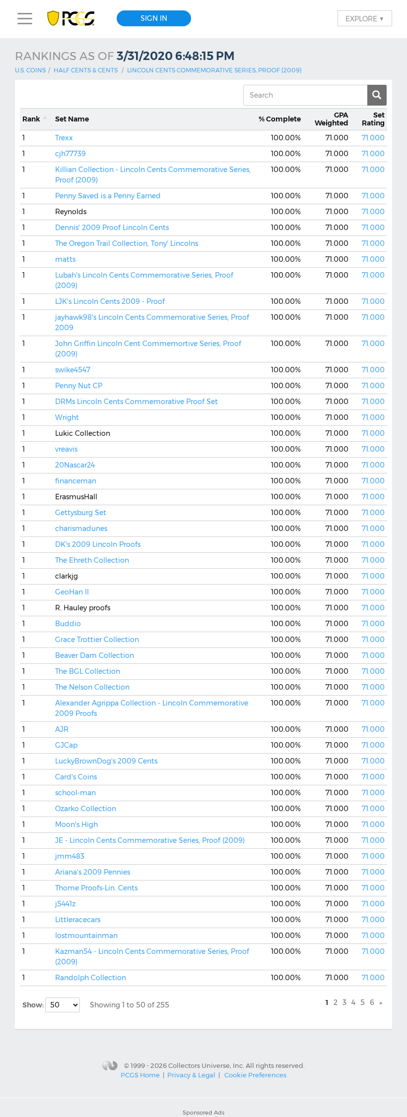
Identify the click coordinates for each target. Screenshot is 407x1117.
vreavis (66, 449)
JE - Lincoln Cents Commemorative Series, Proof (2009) (150, 840)
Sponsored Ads (203, 1112)
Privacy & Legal (191, 1075)
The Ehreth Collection (92, 560)
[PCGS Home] (75, 18)
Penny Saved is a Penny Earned (108, 195)
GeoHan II (72, 592)
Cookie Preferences (255, 1075)
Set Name (72, 119)
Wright (67, 417)
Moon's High (76, 824)
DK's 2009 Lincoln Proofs (97, 544)
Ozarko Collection (85, 808)
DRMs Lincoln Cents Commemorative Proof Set (136, 401)
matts (65, 259)
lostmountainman (86, 935)
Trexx (64, 137)
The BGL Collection (87, 671)
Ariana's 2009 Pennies (92, 872)
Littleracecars (77, 919)
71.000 (373, 137)
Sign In (153, 18)
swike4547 (72, 369)
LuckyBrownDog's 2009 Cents (106, 761)
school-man (75, 792)
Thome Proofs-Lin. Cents (96, 887)
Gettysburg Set (80, 512)
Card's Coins (76, 776)
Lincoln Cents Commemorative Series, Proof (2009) (214, 70)
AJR (61, 729)
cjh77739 (70, 153)
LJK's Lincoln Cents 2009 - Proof (110, 301)
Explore (364, 18)
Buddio (68, 623)
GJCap (66, 745)
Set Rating (373, 119)
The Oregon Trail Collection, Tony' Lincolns (126, 243)
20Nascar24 (75, 465)
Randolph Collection (90, 977)
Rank (31, 119)
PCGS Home (140, 1075)
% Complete (280, 119)
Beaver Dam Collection (94, 655)
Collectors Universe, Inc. (206, 1065)
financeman (75, 480)
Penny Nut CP (78, 385)
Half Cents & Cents (86, 70)
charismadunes (81, 528)
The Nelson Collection (92, 687)
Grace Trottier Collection (97, 639)
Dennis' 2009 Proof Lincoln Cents (112, 227)
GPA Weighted (331, 119)
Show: (33, 1004)
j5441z (65, 903)
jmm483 (69, 856)
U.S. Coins (30, 70)
